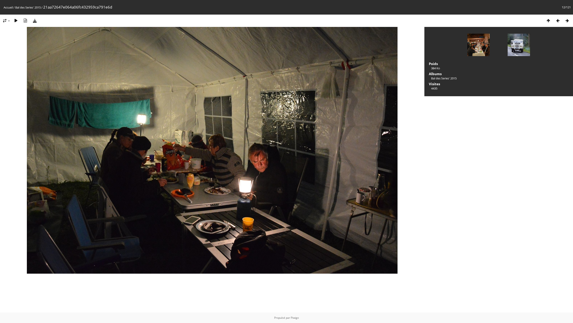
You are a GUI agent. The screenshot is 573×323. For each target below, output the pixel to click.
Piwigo (295, 318)
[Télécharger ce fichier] (34, 20)
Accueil (8, 7)
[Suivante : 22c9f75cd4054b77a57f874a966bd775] (567, 20)
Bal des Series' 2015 (28, 7)
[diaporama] (16, 20)
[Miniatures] (548, 20)
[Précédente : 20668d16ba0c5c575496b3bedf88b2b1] (557, 20)
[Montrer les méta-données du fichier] (25, 20)
